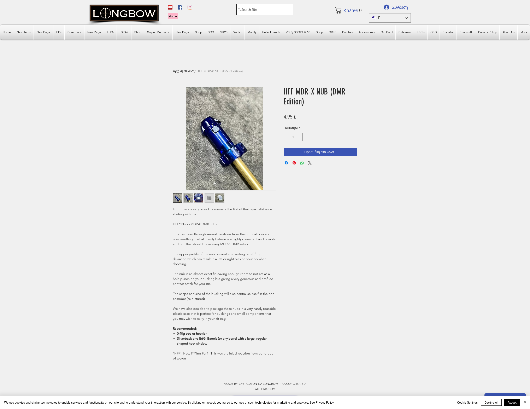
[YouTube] (170, 7)
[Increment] (299, 137)
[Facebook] (180, 7)
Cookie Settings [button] (467, 402)
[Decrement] (287, 137)
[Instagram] (190, 7)
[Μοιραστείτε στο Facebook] (286, 162)
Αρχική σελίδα (183, 71)
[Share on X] (309, 162)
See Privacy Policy (322, 402)
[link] (347, 10)
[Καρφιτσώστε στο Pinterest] (294, 162)
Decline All (491, 402)
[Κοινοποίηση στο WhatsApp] (302, 162)
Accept (512, 402)
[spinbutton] (293, 137)
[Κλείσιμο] (525, 402)
